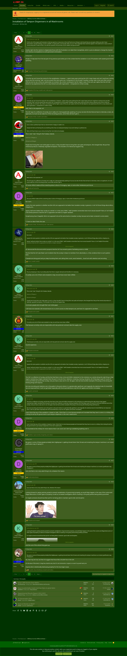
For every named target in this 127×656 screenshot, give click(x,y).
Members (80, 5)
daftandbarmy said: (32, 528)
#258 (112, 481)
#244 (112, 94)
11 (23, 32)
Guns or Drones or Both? (26, 604)
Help (106, 642)
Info (54, 5)
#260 (112, 549)
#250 (112, 285)
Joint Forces (30, 605)
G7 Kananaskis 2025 (25, 599)
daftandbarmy (106, 594)
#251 (112, 316)
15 (34, 32)
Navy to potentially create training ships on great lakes (36, 588)
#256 (112, 439)
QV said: (29, 98)
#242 (112, 56)
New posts (15, 8)
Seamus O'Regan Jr (31, 137)
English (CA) (26, 642)
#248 (112, 229)
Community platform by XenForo (63, 646)
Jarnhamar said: (31, 464)
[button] (51, 5)
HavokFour (107, 605)
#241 (112, 36)
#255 (112, 418)
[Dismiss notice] (113, 12)
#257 (112, 460)
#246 (112, 171)
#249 (112, 266)
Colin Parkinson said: (32, 39)
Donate (38, 5)
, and (37, 71)
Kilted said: (29, 319)
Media (62, 5)
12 (26, 32)
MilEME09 (20, 589)
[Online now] (18, 63)
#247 (112, 192)
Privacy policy (100, 642)
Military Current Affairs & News (40, 595)
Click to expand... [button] (69, 246)
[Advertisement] (33, 28)
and (33, 188)
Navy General (33, 589)
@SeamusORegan (31, 141)
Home (15, 5)
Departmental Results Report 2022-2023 (32, 593)
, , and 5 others (37, 117)
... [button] (21, 32)
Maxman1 (16, 24)
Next (38, 32)
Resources (70, 5)
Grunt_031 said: (31, 339)
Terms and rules (91, 642)
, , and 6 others (41, 570)
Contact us (83, 642)
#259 (112, 525)
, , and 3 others (40, 435)
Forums (22, 5)
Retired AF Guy (21, 595)
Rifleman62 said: (31, 288)
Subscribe (30, 5)
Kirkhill (108, 589)
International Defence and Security (41, 584)
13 (29, 32)
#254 (112, 395)
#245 (112, 121)
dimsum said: (30, 175)
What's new (46, 5)
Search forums (23, 8)
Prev (16, 32)
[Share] (109, 36)
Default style (17, 642)
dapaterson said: (31, 269)
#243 (112, 75)
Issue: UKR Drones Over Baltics (28, 583)
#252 (112, 336)
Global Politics (31, 600)
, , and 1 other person (40, 90)
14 (31, 32)
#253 (112, 355)
